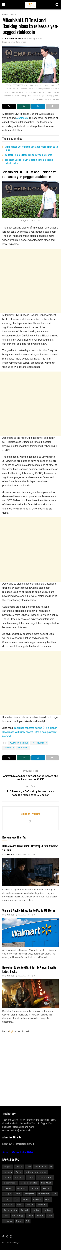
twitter (19, 1221)
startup (36, 1210)
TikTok (40, 1215)
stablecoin (22, 117)
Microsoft (8, 1204)
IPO (16, 1199)
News (20, 1204)
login (11, 1031)
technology (17, 1215)
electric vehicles (29, 1183)
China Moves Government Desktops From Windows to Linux (31, 148)
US (27, 1221)
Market (26, 1199)
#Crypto (7, 1166)
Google (7, 1193)
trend (50, 1215)
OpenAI (30, 1204)
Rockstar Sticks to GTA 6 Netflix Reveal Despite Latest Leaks (29, 161)
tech (6, 1215)
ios (54, 1193)
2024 (28, 1166)
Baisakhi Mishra (14, 38)
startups (47, 1210)
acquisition (40, 1166)
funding (34, 1188)
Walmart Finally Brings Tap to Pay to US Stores (28, 154)
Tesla (30, 1215)
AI (51, 1166)
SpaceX (24, 1210)
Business (19, 1177)
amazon (8, 1172)
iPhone (7, 1199)
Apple (19, 1172)
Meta (47, 1199)
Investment (43, 1193)
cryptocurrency (39, 742)
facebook (22, 1188)
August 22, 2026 (23, 854)
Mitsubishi (23, 747)
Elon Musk (46, 1183)
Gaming (46, 1188)
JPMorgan (9, 747)
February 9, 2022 (34, 38)
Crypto (13, 14)
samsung (42, 1204)
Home (5, 14)
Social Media (10, 1210)
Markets (37, 1199)
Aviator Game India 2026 (17, 1152)
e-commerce (10, 1183)
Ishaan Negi (9, 854)
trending (8, 1221)
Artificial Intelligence (36, 1172)
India (17, 1193)
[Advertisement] (30, 281)
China (30, 1177)
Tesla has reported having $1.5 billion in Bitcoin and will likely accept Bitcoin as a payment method (29, 732)
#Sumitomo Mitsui (19, 742)
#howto (18, 1166)
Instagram (29, 1193)
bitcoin (7, 1177)
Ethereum (8, 1188)
